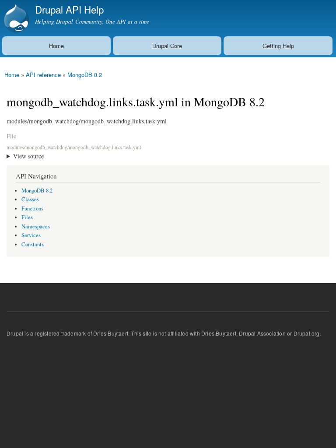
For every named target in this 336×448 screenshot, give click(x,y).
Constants (32, 244)
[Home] (15, 18)
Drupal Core (167, 46)
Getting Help (278, 46)
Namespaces (35, 226)
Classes (30, 199)
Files (27, 217)
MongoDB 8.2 (84, 74)
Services (31, 235)
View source (28, 156)
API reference (43, 74)
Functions (32, 208)
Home (56, 46)
